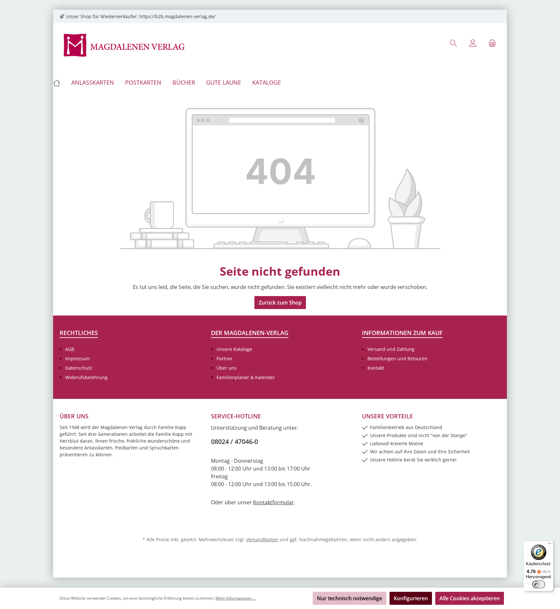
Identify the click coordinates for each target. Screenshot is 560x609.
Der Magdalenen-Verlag (249, 333)
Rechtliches (79, 333)
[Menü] (550, 545)
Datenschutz (78, 368)
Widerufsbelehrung (86, 377)
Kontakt (376, 368)
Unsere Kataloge (234, 349)
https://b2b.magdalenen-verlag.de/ (177, 16)
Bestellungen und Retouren (397, 358)
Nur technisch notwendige (349, 598)
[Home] (59, 82)
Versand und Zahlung (391, 349)
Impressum (77, 358)
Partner (224, 358)
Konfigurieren (411, 598)
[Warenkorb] (492, 43)
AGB (69, 349)
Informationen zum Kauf (402, 333)
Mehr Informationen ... (236, 598)
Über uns (226, 368)
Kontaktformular (273, 502)
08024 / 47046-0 (234, 441)
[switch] (538, 584)
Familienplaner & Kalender (245, 377)
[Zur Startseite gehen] (124, 45)
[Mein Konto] (473, 43)
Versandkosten (262, 539)
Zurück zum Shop (280, 302)
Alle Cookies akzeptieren (469, 598)
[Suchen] (453, 43)
